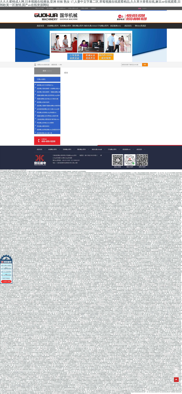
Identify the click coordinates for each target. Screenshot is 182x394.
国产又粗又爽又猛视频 (30, 260)
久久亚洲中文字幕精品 (13, 331)
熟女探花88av (40, 254)
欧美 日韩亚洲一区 (87, 198)
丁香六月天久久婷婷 (24, 184)
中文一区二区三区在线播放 (168, 173)
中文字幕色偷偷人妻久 (91, 330)
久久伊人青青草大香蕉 (27, 290)
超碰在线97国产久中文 (41, 236)
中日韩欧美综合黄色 (137, 217)
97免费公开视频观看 (114, 210)
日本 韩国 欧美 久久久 (128, 216)
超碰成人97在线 (71, 247)
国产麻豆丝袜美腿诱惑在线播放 (39, 182)
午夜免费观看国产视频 (166, 338)
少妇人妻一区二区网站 (101, 222)
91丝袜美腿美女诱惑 (125, 191)
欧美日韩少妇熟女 (97, 184)
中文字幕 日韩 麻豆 (77, 206)
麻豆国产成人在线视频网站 (26, 216)
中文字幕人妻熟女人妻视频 (156, 230)
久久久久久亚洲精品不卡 (49, 250)
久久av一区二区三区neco (78, 320)
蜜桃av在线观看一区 (78, 321)
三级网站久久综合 (86, 241)
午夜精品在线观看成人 (110, 323)
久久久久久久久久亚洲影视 (64, 331)
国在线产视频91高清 (80, 238)
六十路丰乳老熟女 (81, 292)
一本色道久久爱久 (169, 181)
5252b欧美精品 (42, 213)
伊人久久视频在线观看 (65, 310)
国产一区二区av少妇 (122, 231)
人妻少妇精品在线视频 (23, 177)
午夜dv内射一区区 (33, 189)
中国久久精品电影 (144, 309)
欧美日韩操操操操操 (143, 198)
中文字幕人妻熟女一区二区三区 (164, 293)
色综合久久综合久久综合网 (139, 288)
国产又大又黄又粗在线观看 (149, 187)
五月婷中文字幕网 (126, 202)
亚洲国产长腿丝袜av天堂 (103, 180)
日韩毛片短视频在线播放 (67, 282)
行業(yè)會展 (84, 8)
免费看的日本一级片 (22, 300)
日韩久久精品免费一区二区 (152, 184)
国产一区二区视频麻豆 (86, 188)
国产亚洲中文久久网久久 (152, 212)
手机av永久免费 (41, 285)
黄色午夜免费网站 (58, 184)
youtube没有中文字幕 (5, 209)
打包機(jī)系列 (103, 26)
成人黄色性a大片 (12, 212)
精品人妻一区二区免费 (103, 321)
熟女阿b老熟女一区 (131, 317)
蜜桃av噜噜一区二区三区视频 (146, 231)
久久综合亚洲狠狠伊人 (149, 226)
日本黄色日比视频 (51, 238)
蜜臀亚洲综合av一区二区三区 (129, 265)
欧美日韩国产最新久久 (143, 247)
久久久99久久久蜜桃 (40, 262)
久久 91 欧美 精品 (91, 296)
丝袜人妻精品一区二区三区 (126, 274)
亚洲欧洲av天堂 (96, 187)
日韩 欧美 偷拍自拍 (170, 248)
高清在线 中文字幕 (147, 219)
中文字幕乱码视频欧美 (159, 296)
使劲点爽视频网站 (176, 198)
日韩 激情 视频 (48, 237)
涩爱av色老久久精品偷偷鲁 (74, 220)
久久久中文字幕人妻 (86, 300)
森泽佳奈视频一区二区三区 (26, 237)
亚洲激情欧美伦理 (154, 299)
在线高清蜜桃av (153, 316)
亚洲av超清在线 (70, 340)
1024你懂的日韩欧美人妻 (173, 265)
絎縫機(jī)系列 (52, 26)
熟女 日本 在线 (127, 250)
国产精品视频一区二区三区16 (39, 309)
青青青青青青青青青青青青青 (170, 257)
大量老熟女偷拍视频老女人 (84, 306)
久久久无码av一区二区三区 (91, 320)
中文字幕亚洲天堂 (78, 174)
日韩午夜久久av (155, 306)
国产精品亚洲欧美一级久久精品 (89, 276)
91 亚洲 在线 (30, 295)
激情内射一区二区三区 (91, 182)
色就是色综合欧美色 (156, 203)
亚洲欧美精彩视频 (145, 297)
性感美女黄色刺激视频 (37, 286)
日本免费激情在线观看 (175, 237)
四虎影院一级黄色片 (40, 327)
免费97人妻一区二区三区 (110, 246)
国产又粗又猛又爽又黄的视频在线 (10, 247)
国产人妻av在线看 (100, 344)
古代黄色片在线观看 (76, 229)
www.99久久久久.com (53, 312)
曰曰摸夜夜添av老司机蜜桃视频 (53, 316)
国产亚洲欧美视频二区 (173, 262)
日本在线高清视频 (29, 345)
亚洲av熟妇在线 (5, 201)
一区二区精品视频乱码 (106, 290)
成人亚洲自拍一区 (155, 279)
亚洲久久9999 (21, 215)
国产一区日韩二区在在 (5, 238)
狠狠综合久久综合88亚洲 (158, 282)
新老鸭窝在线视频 (107, 316)
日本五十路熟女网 (47, 279)
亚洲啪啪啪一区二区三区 (170, 217)
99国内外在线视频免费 (110, 203)
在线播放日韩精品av (57, 173)
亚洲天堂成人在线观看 (82, 202)
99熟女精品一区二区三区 (117, 248)
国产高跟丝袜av (115, 175)
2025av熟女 (47, 227)
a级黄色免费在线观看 (139, 194)
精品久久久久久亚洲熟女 (72, 243)
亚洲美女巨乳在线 (112, 215)
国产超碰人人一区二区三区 (94, 223)
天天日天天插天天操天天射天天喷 (35, 307)
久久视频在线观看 (81, 269)
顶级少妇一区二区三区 (113, 224)
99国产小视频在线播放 (44, 189)
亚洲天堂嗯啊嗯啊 (35, 289)
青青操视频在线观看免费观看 (149, 238)
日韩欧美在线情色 (67, 184)
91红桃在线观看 (153, 268)
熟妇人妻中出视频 (126, 269)
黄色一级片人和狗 (64, 271)
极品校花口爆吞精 (58, 269)
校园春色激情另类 (145, 203)
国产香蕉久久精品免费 (42, 247)
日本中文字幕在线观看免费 (35, 279)
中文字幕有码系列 (23, 247)
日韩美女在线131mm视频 (108, 319)
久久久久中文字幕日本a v (145, 257)
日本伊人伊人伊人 (55, 180)
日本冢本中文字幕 (61, 247)
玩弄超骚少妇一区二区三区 (134, 203)
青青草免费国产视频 (59, 240)
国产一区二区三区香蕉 (22, 340)
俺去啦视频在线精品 (25, 196)
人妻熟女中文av (75, 302)
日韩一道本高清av (69, 289)
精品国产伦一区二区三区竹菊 (51, 297)
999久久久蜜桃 (48, 281)
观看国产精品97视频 (63, 212)
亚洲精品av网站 (154, 275)
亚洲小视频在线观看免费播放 (55, 210)
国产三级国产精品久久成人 (25, 194)
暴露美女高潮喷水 (175, 209)
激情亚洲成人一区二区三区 (111, 334)
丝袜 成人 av (159, 227)
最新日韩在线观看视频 (58, 205)
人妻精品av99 (94, 224)
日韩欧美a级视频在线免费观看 (147, 303)
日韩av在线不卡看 (69, 222)
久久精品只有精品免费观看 (121, 251)
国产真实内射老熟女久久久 (17, 229)
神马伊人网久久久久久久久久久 (83, 340)
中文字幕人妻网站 (164, 314)
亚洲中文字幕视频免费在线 (47, 196)
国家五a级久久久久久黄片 (11, 215)
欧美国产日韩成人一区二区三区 (70, 244)
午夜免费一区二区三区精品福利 (95, 226)
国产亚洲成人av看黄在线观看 (120, 187)
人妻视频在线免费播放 (155, 276)
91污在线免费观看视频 (162, 240)
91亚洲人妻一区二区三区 (135, 296)
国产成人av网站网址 (106, 250)
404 (61, 64)
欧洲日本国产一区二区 (155, 173)
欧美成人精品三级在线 (113, 260)
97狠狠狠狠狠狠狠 (77, 175)
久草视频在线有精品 (152, 188)
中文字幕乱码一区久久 (60, 285)
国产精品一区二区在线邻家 (44, 173)
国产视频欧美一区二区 (125, 243)
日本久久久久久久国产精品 (128, 182)
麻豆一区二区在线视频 (126, 213)
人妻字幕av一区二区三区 (144, 306)
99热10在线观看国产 (52, 275)
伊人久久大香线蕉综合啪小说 (40, 310)
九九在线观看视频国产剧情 (82, 293)
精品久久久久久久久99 (100, 303)
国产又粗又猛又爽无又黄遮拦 (126, 334)
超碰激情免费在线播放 (25, 289)
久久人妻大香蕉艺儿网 (171, 188)
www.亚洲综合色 (19, 303)
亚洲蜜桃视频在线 (19, 278)
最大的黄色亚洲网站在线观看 (100, 188)
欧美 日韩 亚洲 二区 (116, 223)
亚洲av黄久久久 (106, 264)
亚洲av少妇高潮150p (162, 238)
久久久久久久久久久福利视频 (91, 230)
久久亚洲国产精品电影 (16, 209)
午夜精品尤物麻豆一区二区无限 (115, 177)
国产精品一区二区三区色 (79, 268)
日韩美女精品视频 (23, 304)
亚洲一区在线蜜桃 (28, 188)
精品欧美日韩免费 (15, 320)
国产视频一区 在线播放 (157, 337)
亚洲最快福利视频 (72, 191)
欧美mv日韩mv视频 (161, 201)
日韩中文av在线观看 (109, 234)
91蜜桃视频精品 (163, 275)
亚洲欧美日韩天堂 (121, 302)
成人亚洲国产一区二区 (12, 223)
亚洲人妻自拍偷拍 (100, 201)
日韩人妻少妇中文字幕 (101, 317)
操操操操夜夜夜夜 (26, 240)
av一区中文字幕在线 (136, 210)
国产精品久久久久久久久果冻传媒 (36, 203)
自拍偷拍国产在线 (147, 191)
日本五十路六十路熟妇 (30, 219)
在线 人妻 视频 (95, 254)
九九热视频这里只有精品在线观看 (31, 248)
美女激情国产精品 (65, 302)
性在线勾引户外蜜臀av (104, 288)
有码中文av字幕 (18, 213)
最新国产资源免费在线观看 (53, 258)
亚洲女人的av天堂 (129, 230)
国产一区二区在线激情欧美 (148, 289)
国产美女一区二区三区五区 (107, 247)
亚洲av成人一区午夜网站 (12, 192)
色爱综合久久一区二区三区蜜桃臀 (73, 265)
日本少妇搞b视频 (163, 184)
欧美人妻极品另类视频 (51, 295)
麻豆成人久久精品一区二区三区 (104, 185)
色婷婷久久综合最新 (165, 223)
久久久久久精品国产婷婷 (118, 199)
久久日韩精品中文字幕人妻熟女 (100, 206)
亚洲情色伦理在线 (17, 302)
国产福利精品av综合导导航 (46, 184)
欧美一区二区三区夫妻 (143, 335)
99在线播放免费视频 (31, 198)
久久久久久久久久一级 (54, 293)
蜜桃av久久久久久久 (121, 203)
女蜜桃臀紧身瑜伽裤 (137, 324)
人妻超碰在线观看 (71, 202)
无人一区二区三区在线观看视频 (171, 230)
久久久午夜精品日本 (146, 304)
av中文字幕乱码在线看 (61, 335)
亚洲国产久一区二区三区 (62, 188)
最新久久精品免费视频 (167, 324)
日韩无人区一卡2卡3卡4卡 (104, 199)
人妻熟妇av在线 (54, 267)
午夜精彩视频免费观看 (145, 189)
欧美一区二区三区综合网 (67, 260)
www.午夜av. (134, 173)
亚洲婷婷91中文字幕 (80, 289)
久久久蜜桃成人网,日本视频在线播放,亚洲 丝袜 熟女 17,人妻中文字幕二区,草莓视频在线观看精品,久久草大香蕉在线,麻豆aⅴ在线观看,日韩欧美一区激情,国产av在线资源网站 (43, 171)
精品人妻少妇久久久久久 (88, 334)
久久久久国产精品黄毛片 (142, 229)
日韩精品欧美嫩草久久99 (22, 253)
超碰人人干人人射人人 (60, 178)
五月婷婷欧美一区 (108, 258)
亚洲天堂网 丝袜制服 (81, 296)
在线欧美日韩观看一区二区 (109, 309)
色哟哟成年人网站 (10, 189)
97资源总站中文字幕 (165, 185)
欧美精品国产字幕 (34, 268)
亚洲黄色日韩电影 (116, 182)
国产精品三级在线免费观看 (171, 177)
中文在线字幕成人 (72, 267)
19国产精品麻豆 (61, 324)
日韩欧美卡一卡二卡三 (43, 265)
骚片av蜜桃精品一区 (47, 233)
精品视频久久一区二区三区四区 (48, 224)
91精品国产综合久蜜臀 (16, 224)
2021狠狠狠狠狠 (100, 203)
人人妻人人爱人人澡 (32, 173)
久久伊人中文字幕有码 (136, 191)
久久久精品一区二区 (35, 185)
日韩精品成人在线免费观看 (135, 181)
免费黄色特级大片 (174, 223)
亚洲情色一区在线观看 (7, 246)
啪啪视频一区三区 (108, 226)
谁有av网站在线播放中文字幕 (49, 323)
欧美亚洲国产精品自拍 (164, 283)
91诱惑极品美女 (21, 345)
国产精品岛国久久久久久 (41, 324)
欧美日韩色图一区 (83, 302)
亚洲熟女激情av (153, 330)
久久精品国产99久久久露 (126, 184)
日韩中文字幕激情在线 (67, 281)
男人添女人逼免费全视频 (23, 335)
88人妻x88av (53, 314)
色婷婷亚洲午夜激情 (174, 175)
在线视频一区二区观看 (92, 238)
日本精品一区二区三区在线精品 (137, 240)
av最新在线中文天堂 (154, 309)
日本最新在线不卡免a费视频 (68, 272)
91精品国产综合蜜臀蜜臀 (63, 185)
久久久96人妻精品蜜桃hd (106, 187)
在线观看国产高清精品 (40, 212)
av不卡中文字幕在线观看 (151, 175)
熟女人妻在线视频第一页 (100, 240)
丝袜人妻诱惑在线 (28, 257)
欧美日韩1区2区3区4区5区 (24, 286)
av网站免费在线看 (162, 342)
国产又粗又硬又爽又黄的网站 (19, 175)
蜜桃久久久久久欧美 (36, 323)
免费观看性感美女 (101, 177)
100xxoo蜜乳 (44, 334)
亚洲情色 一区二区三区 (67, 341)
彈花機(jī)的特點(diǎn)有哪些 (45, 123)
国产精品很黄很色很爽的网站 (13, 180)
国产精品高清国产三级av (18, 306)
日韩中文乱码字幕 (81, 279)
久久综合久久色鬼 (114, 255)
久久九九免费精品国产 (174, 206)
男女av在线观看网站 (8, 323)
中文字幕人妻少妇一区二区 (93, 216)
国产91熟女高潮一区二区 (16, 248)
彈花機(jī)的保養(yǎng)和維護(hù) (46, 112)
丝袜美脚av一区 (20, 342)
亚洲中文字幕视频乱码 (98, 246)
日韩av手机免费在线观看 (137, 250)
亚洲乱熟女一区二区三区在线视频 (54, 299)
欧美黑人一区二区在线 (156, 334)
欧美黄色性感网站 (77, 184)
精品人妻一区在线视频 (33, 175)
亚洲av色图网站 (95, 313)
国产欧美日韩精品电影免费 (49, 331)
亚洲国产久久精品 (165, 272)
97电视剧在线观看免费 (7, 191)
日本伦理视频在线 (80, 205)
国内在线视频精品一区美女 (121, 306)
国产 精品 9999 (150, 288)
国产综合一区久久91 (45, 317)
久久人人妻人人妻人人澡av (60, 254)
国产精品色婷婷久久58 (129, 258)
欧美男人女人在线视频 (67, 288)
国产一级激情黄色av (136, 255)
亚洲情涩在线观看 (25, 182)
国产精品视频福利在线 (141, 196)
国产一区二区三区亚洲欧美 (121, 283)
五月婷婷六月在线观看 (160, 231)
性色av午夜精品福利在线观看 (135, 219)
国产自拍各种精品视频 (147, 271)
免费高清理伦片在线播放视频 (87, 317)
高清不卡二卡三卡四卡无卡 (115, 265)
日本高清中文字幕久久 (46, 255)
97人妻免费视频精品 (12, 233)
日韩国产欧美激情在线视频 (32, 274)
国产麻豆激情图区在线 (127, 192)
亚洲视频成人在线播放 (68, 173)
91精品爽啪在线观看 (130, 290)
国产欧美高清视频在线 (110, 220)
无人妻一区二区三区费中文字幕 (11, 333)
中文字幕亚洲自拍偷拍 (16, 337)
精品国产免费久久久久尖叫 (130, 177)
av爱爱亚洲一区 (70, 257)
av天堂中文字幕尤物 (56, 216)
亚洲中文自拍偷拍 (130, 268)
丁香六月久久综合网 (150, 233)
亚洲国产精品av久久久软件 (107, 293)
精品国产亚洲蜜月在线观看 (88, 185)
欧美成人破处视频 (125, 208)
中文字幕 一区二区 (127, 288)
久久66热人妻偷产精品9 (98, 181)
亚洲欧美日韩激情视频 (76, 234)
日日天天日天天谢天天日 (149, 201)
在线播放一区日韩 (173, 220)
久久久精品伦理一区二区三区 (148, 323)
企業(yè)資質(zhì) (60, 8)
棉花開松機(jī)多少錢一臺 (44, 133)
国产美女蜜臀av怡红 (127, 264)
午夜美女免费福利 (75, 331)
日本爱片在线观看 (117, 279)
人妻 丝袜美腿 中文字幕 (99, 198)
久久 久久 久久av (117, 173)
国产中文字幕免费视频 (112, 195)
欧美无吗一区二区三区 (94, 212)
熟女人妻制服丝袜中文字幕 (135, 282)
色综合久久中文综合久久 (89, 344)
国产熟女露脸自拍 (145, 195)
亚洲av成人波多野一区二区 (75, 254)
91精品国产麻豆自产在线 (66, 258)
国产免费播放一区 (161, 330)
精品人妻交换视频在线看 (86, 271)
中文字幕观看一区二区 (84, 244)
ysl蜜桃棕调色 (36, 317)
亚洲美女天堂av (53, 247)
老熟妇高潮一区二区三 (160, 269)
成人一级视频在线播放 (23, 233)
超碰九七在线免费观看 (114, 297)
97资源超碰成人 (37, 216)
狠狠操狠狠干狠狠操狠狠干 (96, 219)
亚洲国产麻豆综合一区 (93, 260)
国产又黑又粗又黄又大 (140, 206)
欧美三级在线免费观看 (114, 212)
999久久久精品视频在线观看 (88, 331)
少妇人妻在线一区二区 (112, 189)
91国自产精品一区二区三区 (80, 297)
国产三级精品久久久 (114, 321)
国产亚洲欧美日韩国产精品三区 (72, 317)
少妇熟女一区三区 (59, 196)
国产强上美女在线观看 (158, 274)
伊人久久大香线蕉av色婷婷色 (96, 347)
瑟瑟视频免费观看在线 (13, 216)
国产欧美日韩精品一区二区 (161, 310)
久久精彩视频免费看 (87, 246)
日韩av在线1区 (89, 178)
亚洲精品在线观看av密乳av (14, 205)
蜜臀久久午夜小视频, (57, 233)
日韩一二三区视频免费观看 (79, 342)
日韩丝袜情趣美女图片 (8, 206)
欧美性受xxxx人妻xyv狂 (49, 188)
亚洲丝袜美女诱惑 (130, 174)
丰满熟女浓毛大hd (47, 205)
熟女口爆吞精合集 (87, 250)
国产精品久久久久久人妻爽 (112, 198)
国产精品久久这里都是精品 (12, 185)
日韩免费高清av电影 (78, 253)
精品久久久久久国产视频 (132, 236)
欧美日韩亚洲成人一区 (74, 188)
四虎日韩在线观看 (55, 282)
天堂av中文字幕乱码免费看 (89, 257)
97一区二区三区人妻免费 (87, 240)
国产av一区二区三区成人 (14, 182)
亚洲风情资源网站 (8, 230)
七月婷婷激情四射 (22, 223)
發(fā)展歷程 (50, 8)
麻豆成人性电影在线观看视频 (164, 261)
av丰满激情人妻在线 (124, 175)
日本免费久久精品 (9, 213)
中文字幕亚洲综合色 (12, 177)
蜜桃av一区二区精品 (5, 199)
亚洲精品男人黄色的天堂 (92, 205)
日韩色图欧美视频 (19, 257)
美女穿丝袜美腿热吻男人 (162, 226)
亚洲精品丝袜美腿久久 (176, 185)
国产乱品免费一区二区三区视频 (165, 316)
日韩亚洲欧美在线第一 (133, 231)
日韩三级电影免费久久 (90, 203)
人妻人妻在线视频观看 (70, 248)
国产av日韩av (50, 182)
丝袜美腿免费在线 (48, 290)
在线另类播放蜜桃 (126, 173)
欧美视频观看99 (102, 243)
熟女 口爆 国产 (137, 331)
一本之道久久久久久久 (128, 244)
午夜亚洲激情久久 (140, 285)
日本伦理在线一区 (49, 234)
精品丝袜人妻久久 (88, 281)
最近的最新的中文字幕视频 (81, 274)
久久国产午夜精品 (156, 213)
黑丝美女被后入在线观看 (56, 189)
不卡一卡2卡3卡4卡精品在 (111, 257)
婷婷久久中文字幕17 (151, 240)
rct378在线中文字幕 (129, 276)
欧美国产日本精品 (120, 209)
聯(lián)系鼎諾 (140, 26)
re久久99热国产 (106, 184)
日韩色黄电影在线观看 (43, 314)
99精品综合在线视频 (136, 293)
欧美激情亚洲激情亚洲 (27, 267)
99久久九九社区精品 (115, 217)
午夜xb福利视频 (110, 283)
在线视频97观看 (109, 178)
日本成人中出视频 (84, 219)
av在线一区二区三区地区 (16, 201)
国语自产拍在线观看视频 (53, 236)
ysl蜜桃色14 (10, 334)
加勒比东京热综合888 (166, 198)
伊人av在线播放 (152, 333)
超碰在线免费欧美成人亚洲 (14, 292)
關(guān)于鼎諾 (40, 8)
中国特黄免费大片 (106, 223)
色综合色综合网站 (153, 342)
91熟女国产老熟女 (48, 254)
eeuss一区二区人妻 (152, 241)
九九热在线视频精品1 (117, 244)
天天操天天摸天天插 (39, 237)
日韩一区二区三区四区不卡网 (84, 195)
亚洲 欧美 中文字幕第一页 (53, 229)
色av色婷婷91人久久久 (41, 342)
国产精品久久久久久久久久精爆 (29, 264)
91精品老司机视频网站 (67, 216)
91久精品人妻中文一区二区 (135, 261)
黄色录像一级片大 (27, 174)
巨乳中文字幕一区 (59, 345)
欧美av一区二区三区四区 (143, 177)
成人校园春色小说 (69, 177)
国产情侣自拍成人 (4, 240)
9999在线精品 (150, 328)
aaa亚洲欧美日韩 (38, 250)
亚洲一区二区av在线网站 (80, 223)
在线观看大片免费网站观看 (63, 307)
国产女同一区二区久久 (16, 199)
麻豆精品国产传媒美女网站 (130, 278)
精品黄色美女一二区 (106, 216)
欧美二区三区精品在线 (8, 303)
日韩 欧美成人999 (38, 230)
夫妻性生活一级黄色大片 (123, 307)
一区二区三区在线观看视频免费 (123, 293)
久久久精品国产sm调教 (68, 213)
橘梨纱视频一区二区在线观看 (145, 278)
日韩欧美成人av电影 (74, 337)
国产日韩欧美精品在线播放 (14, 290)
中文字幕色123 (60, 248)
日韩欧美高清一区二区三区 (76, 215)
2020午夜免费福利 (70, 209)
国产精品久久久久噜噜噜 (100, 327)
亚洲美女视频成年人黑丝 (129, 196)
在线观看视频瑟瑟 (125, 297)
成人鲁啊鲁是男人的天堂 (156, 335)
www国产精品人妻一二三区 (59, 195)
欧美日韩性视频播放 (144, 262)
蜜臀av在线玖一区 (77, 262)
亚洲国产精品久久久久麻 (86, 333)
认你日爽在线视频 (152, 286)
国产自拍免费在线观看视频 (115, 206)
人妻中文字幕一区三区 (70, 286)
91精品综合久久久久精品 (168, 224)
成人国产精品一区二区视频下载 (97, 191)
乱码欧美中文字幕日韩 (41, 238)
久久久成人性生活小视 (27, 230)
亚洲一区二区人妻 (158, 307)
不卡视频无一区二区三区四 (26, 276)
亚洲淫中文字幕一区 (19, 265)
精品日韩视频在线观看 (143, 173)
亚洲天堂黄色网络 (64, 236)
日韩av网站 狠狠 (26, 199)
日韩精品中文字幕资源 (19, 254)
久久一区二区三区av (109, 251)
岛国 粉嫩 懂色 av (102, 202)
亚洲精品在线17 (97, 175)
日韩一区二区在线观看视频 (168, 251)
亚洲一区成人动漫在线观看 (132, 254)
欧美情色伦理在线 (93, 202)
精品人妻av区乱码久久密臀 (110, 219)
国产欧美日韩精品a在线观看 (109, 337)
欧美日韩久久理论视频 (70, 196)
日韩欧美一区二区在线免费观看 (120, 261)
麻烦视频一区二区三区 (147, 210)
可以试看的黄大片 (88, 304)
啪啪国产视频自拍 (146, 251)
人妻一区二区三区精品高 (57, 313)
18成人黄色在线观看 (71, 195)
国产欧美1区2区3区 (120, 236)
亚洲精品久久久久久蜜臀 (164, 199)
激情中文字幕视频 (119, 233)
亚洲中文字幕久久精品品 (124, 195)
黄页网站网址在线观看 (91, 180)
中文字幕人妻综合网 (136, 208)
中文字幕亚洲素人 (107, 173)
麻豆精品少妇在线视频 (53, 310)
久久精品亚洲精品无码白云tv (26, 299)
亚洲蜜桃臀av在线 (90, 258)
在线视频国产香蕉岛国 (110, 209)
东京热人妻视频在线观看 (66, 262)
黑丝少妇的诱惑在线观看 (141, 290)
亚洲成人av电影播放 (137, 327)
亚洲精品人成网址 (34, 184)
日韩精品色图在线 (71, 296)
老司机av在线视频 (172, 184)
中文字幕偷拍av (17, 244)
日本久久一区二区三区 (134, 344)
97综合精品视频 (30, 212)
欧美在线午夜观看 (133, 306)
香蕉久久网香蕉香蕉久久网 (175, 236)
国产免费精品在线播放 (15, 240)
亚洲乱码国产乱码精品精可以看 (43, 195)
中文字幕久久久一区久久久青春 (160, 189)
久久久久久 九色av (78, 281)
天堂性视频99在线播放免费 (138, 224)
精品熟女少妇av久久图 (126, 304)
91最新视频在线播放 (47, 288)
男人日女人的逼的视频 (71, 324)
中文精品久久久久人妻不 (54, 342)
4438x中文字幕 (165, 255)
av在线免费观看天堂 (173, 289)
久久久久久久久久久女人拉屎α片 (171, 337)
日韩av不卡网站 (124, 282)
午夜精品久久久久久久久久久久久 (71, 233)
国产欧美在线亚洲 (78, 304)
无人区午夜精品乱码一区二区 (133, 178)
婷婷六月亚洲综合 (115, 184)
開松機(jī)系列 (78, 26)
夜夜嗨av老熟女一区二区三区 (162, 328)
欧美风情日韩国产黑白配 (72, 231)
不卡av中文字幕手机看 (59, 226)
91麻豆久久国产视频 (157, 222)
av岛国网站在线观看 (119, 340)
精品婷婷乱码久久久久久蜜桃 (172, 286)
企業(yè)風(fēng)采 (73, 8)
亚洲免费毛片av (138, 274)
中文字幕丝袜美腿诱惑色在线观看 (10, 184)
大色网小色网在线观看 (61, 202)
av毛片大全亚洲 (163, 262)
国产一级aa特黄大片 (77, 310)
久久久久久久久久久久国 (122, 344)
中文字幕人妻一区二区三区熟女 (171, 174)
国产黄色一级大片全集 (83, 191)
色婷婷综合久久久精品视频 (152, 258)
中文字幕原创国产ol (171, 210)
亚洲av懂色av (65, 219)
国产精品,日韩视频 (38, 267)
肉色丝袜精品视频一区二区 (125, 345)
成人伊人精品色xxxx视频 (113, 341)
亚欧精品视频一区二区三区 (173, 201)
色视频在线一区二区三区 (17, 188)
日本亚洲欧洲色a (124, 296)
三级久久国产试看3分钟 (28, 275)
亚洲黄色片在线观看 (136, 238)
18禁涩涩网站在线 (117, 267)
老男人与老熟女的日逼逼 (167, 254)
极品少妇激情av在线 (35, 255)
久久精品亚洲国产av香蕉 (88, 210)
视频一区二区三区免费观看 (164, 246)
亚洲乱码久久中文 (169, 344)
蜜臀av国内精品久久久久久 (157, 180)
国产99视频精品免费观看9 (109, 281)
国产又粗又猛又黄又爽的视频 (86, 192)
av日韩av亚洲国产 (60, 314)
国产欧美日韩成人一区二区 (142, 230)
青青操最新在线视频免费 (162, 220)
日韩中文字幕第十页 (9, 203)
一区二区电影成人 (42, 264)
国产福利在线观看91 (87, 175)
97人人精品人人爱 (34, 282)
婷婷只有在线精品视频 (117, 312)
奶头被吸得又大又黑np (84, 227)
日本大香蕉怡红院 (31, 181)
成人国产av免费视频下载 (134, 323)
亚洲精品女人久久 (117, 196)
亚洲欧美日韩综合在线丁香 (53, 181)
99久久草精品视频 (28, 303)
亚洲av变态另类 (58, 319)
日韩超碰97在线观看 (124, 189)
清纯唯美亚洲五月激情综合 (58, 274)
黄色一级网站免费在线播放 (135, 187)
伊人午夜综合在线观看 (49, 347)
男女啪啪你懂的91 (98, 173)
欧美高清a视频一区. (171, 288)
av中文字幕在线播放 (141, 188)
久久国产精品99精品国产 (13, 217)
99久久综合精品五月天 (20, 181)
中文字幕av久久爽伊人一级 (148, 293)
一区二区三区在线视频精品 (102, 299)
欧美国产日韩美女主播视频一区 (31, 201)
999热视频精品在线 (170, 215)
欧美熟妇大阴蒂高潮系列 (173, 258)
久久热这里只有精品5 (51, 300)
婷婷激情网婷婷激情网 (50, 220)
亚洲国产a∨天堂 (70, 178)
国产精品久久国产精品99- (40, 241)
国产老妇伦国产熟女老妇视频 (96, 220)
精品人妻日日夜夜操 (9, 181)
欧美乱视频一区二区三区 (14, 288)
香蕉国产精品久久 (153, 236)
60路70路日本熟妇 (104, 255)
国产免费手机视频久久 (117, 250)
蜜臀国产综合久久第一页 (142, 267)
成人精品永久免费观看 (114, 282)
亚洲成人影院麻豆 (171, 231)
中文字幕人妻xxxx (86, 254)
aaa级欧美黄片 (136, 192)
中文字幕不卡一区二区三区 (106, 254)
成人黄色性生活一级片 (83, 267)
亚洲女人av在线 (61, 222)
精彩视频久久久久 (133, 198)
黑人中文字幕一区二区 (45, 268)
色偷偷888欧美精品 (38, 188)
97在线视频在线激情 (24, 282)
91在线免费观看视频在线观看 (142, 174)
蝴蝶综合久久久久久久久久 (105, 213)
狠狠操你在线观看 (25, 231)
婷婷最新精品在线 (87, 189)
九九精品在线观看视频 (96, 319)
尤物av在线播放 (166, 209)
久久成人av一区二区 (74, 271)
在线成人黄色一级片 (84, 328)
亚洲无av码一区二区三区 (63, 215)
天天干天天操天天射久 (155, 255)
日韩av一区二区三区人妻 (80, 216)
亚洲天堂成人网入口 (95, 293)
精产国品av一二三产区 (55, 219)
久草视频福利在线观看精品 (43, 206)
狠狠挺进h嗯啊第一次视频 (111, 310)
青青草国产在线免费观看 (132, 337)
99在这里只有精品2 (130, 281)
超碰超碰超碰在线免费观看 (7, 316)
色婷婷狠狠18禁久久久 (148, 217)
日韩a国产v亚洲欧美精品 (39, 191)
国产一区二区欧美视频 (22, 279)
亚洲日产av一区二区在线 (99, 229)
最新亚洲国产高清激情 (90, 222)
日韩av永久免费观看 (27, 338)
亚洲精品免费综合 (54, 330)
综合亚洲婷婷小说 (135, 202)
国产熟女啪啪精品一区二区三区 (146, 269)
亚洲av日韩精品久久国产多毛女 (142, 275)
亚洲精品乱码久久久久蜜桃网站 (24, 234)
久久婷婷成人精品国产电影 (68, 278)
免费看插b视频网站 (49, 302)
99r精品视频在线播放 (29, 262)
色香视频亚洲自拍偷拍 (117, 278)
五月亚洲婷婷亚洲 (67, 175)
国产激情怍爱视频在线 (44, 253)
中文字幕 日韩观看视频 (56, 199)
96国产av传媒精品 (30, 195)
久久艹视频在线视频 (117, 316)
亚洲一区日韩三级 (100, 268)
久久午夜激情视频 (19, 219)
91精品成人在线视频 (50, 202)
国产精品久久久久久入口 (84, 264)
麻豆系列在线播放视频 (53, 246)
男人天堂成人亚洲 (15, 272)
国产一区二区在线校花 (21, 296)
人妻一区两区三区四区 (158, 202)
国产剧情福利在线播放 (68, 230)
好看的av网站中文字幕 (7, 302)
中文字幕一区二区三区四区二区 (150, 253)
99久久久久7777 (145, 260)
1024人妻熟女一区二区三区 (165, 331)
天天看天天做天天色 (105, 194)
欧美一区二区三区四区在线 (115, 188)
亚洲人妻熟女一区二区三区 (29, 251)
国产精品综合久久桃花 (129, 312)
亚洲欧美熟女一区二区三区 (106, 230)
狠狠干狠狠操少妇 (69, 274)
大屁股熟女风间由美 (109, 306)
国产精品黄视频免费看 (86, 187)
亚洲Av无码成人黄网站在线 (74, 335)
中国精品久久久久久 (14, 196)
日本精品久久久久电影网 (116, 313)
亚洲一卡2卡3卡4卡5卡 (13, 289)
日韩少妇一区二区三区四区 (164, 302)
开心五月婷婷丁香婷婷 (173, 234)
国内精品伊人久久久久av (114, 326)
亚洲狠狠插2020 (128, 185)
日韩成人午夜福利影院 (163, 241)
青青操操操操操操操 (23, 243)
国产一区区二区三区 (87, 184)
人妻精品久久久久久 (33, 330)
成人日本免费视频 (74, 309)
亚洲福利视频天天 (48, 177)
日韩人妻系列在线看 (92, 243)
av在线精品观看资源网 (76, 295)
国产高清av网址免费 (138, 201)
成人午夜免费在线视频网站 (88, 233)
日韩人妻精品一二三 (98, 236)
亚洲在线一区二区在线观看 (130, 237)
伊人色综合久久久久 (111, 262)
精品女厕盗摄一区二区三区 (131, 286)
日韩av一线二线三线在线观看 (57, 265)
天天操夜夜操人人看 (7, 226)
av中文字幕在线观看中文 (48, 178)
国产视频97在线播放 (158, 257)
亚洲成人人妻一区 (97, 337)
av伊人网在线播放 (121, 337)
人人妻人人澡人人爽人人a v (31, 312)
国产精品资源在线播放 (55, 217)
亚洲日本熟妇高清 (35, 231)
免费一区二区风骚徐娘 (5, 198)
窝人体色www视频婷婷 (79, 258)
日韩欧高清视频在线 (62, 220)
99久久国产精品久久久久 (82, 248)
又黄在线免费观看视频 (146, 178)
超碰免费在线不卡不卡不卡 (79, 182)
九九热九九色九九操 (126, 217)
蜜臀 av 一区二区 (87, 262)
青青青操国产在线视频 (175, 264)
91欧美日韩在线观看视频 (155, 192)
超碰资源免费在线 (155, 251)
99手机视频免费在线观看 (30, 258)
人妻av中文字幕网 (96, 295)
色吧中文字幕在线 (118, 237)
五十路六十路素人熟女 (50, 215)
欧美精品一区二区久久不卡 (37, 335)
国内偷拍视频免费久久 (47, 240)
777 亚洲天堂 (46, 267)
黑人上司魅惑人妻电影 (125, 224)
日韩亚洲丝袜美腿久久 (102, 265)
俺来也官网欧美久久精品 (74, 224)
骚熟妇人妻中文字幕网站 (126, 331)
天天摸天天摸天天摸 (36, 240)
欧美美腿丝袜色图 (149, 248)
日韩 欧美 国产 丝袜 (61, 209)
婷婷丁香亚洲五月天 (147, 181)
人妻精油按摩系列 (156, 191)
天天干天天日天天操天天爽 (141, 316)
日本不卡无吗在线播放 (120, 234)
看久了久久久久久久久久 (159, 178)
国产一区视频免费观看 (139, 184)
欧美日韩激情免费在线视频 (174, 345)
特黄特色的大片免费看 (151, 199)
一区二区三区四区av (134, 189)
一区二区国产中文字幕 (96, 237)
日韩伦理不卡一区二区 (30, 206)
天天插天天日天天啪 (35, 283)
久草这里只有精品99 (71, 226)
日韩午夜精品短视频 (34, 340)
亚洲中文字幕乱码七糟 (147, 296)
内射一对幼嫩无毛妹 (52, 333)
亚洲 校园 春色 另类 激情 (61, 191)
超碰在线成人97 (130, 328)
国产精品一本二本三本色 (156, 174)
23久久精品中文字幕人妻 (168, 192)
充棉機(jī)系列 (65, 26)
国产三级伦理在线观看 (135, 289)
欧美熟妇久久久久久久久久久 (169, 191)
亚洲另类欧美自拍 (39, 281)
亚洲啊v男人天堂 (136, 304)
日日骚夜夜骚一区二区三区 (102, 210)
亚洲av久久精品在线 (161, 292)
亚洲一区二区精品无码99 (107, 314)
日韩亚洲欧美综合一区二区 (84, 290)
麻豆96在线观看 (95, 194)
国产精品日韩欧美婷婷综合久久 (8, 234)
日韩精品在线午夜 (59, 328)
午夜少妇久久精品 (96, 241)
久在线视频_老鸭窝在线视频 (71, 192)
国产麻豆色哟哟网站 (174, 247)
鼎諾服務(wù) (115, 26)
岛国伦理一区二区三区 (16, 338)
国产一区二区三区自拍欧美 (142, 268)
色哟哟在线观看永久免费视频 (116, 276)
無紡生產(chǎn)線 (90, 26)
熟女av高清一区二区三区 (173, 304)
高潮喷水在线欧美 (46, 216)
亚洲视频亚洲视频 (175, 268)
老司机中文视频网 (154, 182)
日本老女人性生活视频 (18, 208)
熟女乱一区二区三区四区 (131, 272)
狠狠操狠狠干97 (135, 257)
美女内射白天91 (79, 177)
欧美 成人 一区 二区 (110, 344)
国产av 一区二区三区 (79, 282)
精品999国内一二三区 (41, 246)
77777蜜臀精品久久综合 (38, 202)
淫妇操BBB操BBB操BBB (159, 208)
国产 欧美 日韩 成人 (122, 219)
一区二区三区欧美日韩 (176, 196)
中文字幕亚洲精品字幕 (155, 260)
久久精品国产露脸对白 (147, 208)
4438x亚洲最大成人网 (24, 185)
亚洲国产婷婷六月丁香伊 (154, 196)
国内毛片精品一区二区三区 (43, 219)
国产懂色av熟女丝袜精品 (23, 255)
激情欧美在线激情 (165, 196)
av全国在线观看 (58, 234)
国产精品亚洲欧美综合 (13, 309)
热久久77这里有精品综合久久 (10, 243)
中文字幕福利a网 (131, 285)
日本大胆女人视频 (25, 272)
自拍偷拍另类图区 (118, 247)
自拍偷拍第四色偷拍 (96, 264)
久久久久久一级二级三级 (39, 338)
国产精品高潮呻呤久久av (105, 205)
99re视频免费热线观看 (140, 281)
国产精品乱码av (115, 274)
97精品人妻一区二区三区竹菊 (7, 187)
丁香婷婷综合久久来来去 (31, 344)
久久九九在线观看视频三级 (32, 187)
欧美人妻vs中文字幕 (151, 237)
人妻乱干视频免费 (17, 250)
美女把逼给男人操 (38, 226)
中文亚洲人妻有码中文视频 (157, 177)
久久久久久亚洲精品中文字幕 (27, 236)
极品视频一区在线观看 (35, 233)
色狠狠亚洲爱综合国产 (125, 238)
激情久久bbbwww (29, 241)
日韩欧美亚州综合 (51, 198)
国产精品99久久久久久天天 (121, 314)
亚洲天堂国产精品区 (158, 278)
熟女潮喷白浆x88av (69, 304)
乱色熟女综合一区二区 (158, 181)
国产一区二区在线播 (80, 178)
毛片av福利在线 (161, 187)
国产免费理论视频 (8, 254)
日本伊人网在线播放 (137, 295)
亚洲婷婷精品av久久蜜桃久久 (30, 213)
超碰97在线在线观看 (111, 272)
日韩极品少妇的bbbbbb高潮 (90, 177)
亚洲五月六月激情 (40, 181)
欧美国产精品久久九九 (36, 199)
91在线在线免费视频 (13, 304)
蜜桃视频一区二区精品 (105, 274)
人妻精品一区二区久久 (30, 208)
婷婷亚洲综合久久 (64, 180)
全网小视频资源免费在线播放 (59, 255)
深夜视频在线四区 (56, 281)
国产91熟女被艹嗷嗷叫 (20, 307)
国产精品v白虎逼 (174, 216)
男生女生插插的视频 (84, 237)
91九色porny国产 (25, 269)
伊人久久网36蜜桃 (77, 210)
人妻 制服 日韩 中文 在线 (91, 217)
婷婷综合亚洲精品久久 (97, 306)
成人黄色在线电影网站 (136, 253)
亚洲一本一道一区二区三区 (98, 262)
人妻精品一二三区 (20, 195)
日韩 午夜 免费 (84, 212)
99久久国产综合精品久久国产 (54, 244)
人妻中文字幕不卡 (149, 310)
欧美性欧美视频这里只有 (160, 234)
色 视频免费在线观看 (58, 192)
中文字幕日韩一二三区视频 (64, 198)
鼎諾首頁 (40, 26)
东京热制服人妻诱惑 (74, 219)
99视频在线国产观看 (60, 289)
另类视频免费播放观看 (40, 299)
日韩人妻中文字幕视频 (29, 238)
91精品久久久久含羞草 (98, 310)
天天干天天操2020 (111, 317)
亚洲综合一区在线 (41, 260)
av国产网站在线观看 (72, 285)
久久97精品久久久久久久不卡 (137, 175)
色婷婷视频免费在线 (49, 345)
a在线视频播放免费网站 (172, 208)
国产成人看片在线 (26, 323)
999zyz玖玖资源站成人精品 (154, 254)
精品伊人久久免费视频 (146, 202)
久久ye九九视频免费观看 (18, 222)
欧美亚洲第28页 (17, 246)
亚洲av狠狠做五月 (78, 173)
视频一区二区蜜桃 (151, 206)
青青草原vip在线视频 (44, 330)
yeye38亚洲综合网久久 (62, 224)
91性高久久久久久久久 (109, 236)
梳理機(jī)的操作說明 (43, 102)
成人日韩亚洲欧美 (145, 215)
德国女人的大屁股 (39, 215)
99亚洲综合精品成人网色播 (89, 265)
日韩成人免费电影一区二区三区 (78, 208)
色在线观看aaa (46, 199)
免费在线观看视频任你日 (66, 206)
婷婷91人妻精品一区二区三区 (157, 215)
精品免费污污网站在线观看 (37, 227)
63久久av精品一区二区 (74, 212)
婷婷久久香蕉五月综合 (53, 303)
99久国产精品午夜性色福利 (68, 217)
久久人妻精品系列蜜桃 (26, 217)
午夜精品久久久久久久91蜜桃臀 (60, 187)
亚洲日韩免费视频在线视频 (129, 267)
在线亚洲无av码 (47, 174)
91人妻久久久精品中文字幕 (152, 185)
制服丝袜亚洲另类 (65, 229)
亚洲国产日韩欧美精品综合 (117, 194)
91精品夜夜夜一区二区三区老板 (71, 299)
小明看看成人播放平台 (45, 187)
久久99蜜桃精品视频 (114, 299)
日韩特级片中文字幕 (104, 313)
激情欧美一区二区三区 (17, 238)
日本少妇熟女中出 (14, 283)
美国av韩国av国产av (20, 187)
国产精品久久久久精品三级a (40, 210)
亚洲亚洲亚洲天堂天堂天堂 (121, 181)
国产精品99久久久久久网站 (112, 201)
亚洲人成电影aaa (15, 268)
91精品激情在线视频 (75, 307)
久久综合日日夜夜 (121, 246)
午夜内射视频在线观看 (122, 220)
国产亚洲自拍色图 (79, 222)
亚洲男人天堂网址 (102, 224)
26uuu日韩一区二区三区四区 (159, 304)
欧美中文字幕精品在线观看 (171, 195)
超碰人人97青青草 (79, 230)
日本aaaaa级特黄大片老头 (174, 238)
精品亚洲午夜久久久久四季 (165, 253)
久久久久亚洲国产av (64, 246)
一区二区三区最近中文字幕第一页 (122, 324)
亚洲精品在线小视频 (37, 174)
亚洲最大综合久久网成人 (121, 342)
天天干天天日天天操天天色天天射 (41, 180)
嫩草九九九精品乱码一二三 (130, 247)
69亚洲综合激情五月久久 (110, 307)
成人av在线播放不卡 (118, 226)
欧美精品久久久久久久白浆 (89, 201)
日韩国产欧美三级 (86, 224)
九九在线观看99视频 (37, 331)
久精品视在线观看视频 (95, 275)
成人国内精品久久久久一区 (90, 253)
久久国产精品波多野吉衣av (97, 251)
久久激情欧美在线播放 (70, 205)
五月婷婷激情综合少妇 (49, 286)
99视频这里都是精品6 (125, 255)
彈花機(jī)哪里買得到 (43, 126)
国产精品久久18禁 (35, 196)
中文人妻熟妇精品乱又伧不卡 (68, 261)
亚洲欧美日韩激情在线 (99, 178)
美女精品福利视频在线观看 (39, 244)
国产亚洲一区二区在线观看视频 (72, 240)
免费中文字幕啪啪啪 (95, 244)
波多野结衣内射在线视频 (164, 244)
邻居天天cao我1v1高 (59, 223)
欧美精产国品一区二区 (175, 194)
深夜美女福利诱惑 (51, 264)
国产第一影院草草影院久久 (122, 227)
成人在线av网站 (97, 250)
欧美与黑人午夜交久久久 (159, 210)
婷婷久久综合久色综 (130, 241)
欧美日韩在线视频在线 (67, 316)
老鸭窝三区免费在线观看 (93, 255)
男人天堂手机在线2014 (74, 323)
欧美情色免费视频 (146, 243)
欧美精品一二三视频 (159, 248)
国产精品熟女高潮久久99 (85, 181)
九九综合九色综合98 (130, 180)
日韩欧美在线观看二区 (13, 178)
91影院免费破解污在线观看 (84, 313)
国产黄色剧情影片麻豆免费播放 (148, 220)
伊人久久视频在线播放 (104, 217)
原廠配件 (93, 8)
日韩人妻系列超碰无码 (138, 226)
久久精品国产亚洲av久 (116, 264)
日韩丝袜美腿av (103, 260)
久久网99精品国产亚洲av (64, 295)
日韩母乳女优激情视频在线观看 (52, 272)
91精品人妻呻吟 (111, 330)
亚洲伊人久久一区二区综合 (166, 182)
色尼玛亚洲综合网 (55, 174)
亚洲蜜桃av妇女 (116, 213)
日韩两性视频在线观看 (60, 243)
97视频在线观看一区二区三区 (73, 201)
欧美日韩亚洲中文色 (42, 198)
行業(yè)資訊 (41, 79)
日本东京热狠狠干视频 (27, 180)
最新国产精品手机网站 (108, 324)
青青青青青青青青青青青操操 (64, 321)
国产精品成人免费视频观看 (36, 177)
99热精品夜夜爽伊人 (170, 321)
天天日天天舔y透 (23, 341)
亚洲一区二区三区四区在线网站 (99, 227)
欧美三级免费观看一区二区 (105, 279)
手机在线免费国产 (41, 258)
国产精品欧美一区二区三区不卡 (48, 248)
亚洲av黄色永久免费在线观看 (162, 233)
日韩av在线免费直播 (57, 230)
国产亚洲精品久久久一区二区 (141, 276)
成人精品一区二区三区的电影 (117, 180)
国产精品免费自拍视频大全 (139, 212)
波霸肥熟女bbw (131, 302)
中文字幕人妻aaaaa (64, 181)
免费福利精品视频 (57, 288)
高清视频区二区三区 (48, 226)
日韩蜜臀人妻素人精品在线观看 (40, 194)
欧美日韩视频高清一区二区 (129, 188)
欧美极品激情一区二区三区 (160, 326)
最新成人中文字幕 (139, 248)
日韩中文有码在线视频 (133, 220)
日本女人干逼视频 (64, 330)
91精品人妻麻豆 (20, 262)
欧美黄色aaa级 (85, 220)
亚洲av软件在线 (111, 227)
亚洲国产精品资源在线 (92, 279)
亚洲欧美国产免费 (74, 181)
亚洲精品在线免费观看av (104, 320)
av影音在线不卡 (157, 219)
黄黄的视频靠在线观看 (53, 334)
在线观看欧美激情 (173, 226)
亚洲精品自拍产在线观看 (120, 335)
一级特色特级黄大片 (119, 241)
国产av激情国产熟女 (136, 271)
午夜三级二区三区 (71, 347)
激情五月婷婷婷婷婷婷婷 (164, 229)
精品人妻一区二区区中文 (24, 227)
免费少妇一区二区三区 (51, 203)
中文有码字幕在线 (170, 178)
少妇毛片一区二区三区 (27, 210)
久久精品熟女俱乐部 (114, 238)
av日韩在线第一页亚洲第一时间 (153, 194)
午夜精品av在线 (145, 192)
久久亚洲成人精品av (135, 297)
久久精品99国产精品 (37, 205)
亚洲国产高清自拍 (29, 222)
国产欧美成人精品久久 (56, 175)
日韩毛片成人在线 (23, 178)
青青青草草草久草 (152, 341)
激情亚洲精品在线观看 (59, 177)
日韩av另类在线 (115, 296)
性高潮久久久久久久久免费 (158, 344)
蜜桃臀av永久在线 (10, 253)
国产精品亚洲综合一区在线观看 (131, 292)
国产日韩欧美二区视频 (38, 209)
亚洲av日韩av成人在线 (44, 313)
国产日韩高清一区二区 (88, 234)
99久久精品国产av (142, 205)
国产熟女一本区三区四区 (126, 201)
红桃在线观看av (27, 321)
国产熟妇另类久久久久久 (67, 174)
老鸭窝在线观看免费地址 (6, 173)
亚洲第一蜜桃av (122, 222)
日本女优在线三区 (87, 206)
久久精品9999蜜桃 (88, 209)
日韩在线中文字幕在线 (66, 253)
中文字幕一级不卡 (116, 208)
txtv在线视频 (58, 302)
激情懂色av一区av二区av (162, 206)
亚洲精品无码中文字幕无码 (98, 340)
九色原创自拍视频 (153, 229)
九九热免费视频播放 (23, 220)
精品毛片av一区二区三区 (169, 222)
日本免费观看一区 (105, 175)
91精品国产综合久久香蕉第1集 (117, 174)
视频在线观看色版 (140, 258)
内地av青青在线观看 (82, 312)
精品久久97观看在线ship (160, 265)
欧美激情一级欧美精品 (75, 246)
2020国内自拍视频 (115, 320)
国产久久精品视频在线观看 (40, 257)
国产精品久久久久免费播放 (157, 195)
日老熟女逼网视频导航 (119, 178)
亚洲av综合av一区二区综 (28, 324)
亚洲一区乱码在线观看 (26, 202)
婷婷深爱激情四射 (23, 192)
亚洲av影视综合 (128, 226)
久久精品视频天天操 (88, 174)
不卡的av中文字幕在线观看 (149, 264)
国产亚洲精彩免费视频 (31, 254)
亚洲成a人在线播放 (106, 248)
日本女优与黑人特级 (61, 201)
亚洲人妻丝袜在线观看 (95, 248)
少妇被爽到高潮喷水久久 (35, 178)
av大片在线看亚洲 (109, 181)
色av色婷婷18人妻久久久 (22, 189)
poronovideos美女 (59, 283)
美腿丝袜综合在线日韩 (18, 226)
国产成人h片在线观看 (166, 205)
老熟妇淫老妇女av (80, 217)
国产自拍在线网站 (124, 300)
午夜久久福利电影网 (27, 205)
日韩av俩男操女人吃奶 (156, 209)
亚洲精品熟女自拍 (171, 295)
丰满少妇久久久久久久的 (20, 334)
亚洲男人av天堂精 (162, 236)
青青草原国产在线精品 (14, 202)
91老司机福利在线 (175, 309)
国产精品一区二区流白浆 (25, 331)
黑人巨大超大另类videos (86, 309)
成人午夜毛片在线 (137, 264)
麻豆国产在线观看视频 (103, 292)
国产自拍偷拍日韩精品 (41, 229)
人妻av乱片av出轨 (160, 285)
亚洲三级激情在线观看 (101, 215)
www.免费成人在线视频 (33, 223)
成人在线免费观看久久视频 (143, 180)
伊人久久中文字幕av (130, 233)
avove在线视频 (160, 286)
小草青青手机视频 (59, 286)
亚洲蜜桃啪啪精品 (44, 340)
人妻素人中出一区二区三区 (53, 260)
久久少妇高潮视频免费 (118, 290)
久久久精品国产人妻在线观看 (133, 209)
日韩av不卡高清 (7, 317)
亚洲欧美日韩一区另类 (49, 209)
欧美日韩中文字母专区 (109, 271)
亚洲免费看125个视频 (130, 199)
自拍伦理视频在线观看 (68, 189)
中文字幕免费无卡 (52, 257)
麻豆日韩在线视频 (154, 340)
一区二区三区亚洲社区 (76, 198)
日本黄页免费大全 (123, 198)
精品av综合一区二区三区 (8, 307)
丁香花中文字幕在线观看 (36, 319)
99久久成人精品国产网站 (77, 203)
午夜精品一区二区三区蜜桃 (27, 297)
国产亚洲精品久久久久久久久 (64, 241)
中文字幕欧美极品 (140, 199)
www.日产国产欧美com (42, 293)
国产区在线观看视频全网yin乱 (107, 342)
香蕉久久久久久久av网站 (73, 237)
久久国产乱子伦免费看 (5, 313)
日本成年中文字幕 (54, 271)
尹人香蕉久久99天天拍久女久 (169, 203)
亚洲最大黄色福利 (143, 330)
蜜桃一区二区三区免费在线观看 (141, 299)
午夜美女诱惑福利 (169, 274)
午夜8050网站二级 (64, 208)
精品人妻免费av (172, 333)
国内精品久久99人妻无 (15, 210)
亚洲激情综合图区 (160, 303)
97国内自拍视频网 (111, 327)
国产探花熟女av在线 (94, 274)
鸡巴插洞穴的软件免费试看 (20, 173)
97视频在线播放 (80, 209)
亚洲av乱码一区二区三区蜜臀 (127, 229)
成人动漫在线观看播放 (107, 237)
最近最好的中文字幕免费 (162, 264)
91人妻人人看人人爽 (163, 281)
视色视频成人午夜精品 (23, 319)
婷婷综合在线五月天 (84, 231)
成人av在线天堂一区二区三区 (103, 296)
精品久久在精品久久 (81, 226)
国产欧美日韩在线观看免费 (71, 328)
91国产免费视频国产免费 (113, 243)
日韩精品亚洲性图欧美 (49, 335)
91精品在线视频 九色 (163, 175)
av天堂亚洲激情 (165, 194)
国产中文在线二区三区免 (25, 309)
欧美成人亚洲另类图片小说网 (77, 180)
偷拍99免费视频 (104, 212)
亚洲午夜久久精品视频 (81, 196)
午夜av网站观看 (13, 319)
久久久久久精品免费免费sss (113, 229)
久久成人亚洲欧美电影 (62, 264)
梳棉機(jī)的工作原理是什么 (45, 85)
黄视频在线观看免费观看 (37, 321)
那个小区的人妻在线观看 (12, 282)
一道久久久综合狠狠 (24, 268)
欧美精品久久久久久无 (75, 185)
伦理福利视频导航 (88, 173)
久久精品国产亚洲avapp (48, 243)
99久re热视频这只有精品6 (93, 208)
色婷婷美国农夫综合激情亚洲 (48, 185)
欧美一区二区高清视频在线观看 (8, 195)
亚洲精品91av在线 (125, 253)
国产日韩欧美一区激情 (51, 212)
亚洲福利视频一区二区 (105, 208)
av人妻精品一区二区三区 (73, 333)
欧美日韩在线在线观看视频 (147, 234)
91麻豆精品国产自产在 (89, 215)
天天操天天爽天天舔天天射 (47, 289)
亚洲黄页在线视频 (166, 260)
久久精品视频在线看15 (176, 272)
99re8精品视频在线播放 (74, 187)
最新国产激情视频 (98, 234)
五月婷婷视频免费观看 (162, 323)
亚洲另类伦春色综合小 (165, 212)
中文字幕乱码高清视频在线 (175, 319)
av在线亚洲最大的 (27, 209)
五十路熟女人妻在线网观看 (64, 203)
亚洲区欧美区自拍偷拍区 (57, 317)
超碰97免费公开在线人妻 (127, 223)
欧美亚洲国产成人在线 (54, 194)
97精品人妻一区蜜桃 (21, 314)
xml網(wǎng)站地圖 (66, 158)
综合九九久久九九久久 (126, 212)
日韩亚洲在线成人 (9, 219)
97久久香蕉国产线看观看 (50, 321)
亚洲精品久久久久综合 (169, 180)
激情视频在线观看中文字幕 (133, 234)
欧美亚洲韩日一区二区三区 (112, 191)
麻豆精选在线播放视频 (42, 208)
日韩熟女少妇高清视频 (92, 199)
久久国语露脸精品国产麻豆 (99, 195)
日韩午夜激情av (162, 188)
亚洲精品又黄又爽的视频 (93, 342)
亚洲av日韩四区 (17, 191)
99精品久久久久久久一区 (110, 231)
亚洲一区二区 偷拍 (97, 281)
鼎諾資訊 (128, 26)
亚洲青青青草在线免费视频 (106, 335)
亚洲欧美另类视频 (145, 209)
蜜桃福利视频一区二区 (45, 175)
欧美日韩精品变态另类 (119, 254)
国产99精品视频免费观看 (16, 174)
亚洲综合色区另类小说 (112, 303)
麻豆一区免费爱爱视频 (165, 299)
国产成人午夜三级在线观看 (99, 189)
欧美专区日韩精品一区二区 (105, 182)
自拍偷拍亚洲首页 (136, 195)
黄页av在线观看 (36, 217)
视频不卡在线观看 (165, 276)
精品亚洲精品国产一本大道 (38, 326)
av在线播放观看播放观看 (107, 241)
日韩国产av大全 (33, 247)
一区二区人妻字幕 (30, 215)
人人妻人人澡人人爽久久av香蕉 (169, 213)
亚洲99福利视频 (99, 258)
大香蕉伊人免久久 (108, 196)
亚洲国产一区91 (142, 237)
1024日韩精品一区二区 (30, 342)
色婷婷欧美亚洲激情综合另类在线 (62, 182)
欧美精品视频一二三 (149, 250)
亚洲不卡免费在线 (79, 247)
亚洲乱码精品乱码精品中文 (172, 187)
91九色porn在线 (32, 333)
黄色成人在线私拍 (19, 261)
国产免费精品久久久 (27, 191)
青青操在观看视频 (54, 206)
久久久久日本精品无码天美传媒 (83, 194)
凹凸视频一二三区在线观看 (114, 202)
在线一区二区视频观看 (34, 192)
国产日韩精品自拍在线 (27, 347)
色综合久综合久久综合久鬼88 (101, 174)
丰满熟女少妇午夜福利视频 (72, 314)
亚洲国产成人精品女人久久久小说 (10, 299)
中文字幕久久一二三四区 (40, 222)
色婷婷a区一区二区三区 (114, 300)
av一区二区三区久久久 (54, 208)
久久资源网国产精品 (164, 312)
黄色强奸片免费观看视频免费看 (146, 265)
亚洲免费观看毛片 (146, 324)
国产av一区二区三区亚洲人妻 (87, 299)
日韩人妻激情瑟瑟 (132, 347)
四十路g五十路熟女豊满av (152, 223)
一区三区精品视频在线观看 (158, 243)
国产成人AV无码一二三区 (21, 203)
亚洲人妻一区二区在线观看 (18, 198)
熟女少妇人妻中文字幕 (167, 297)
